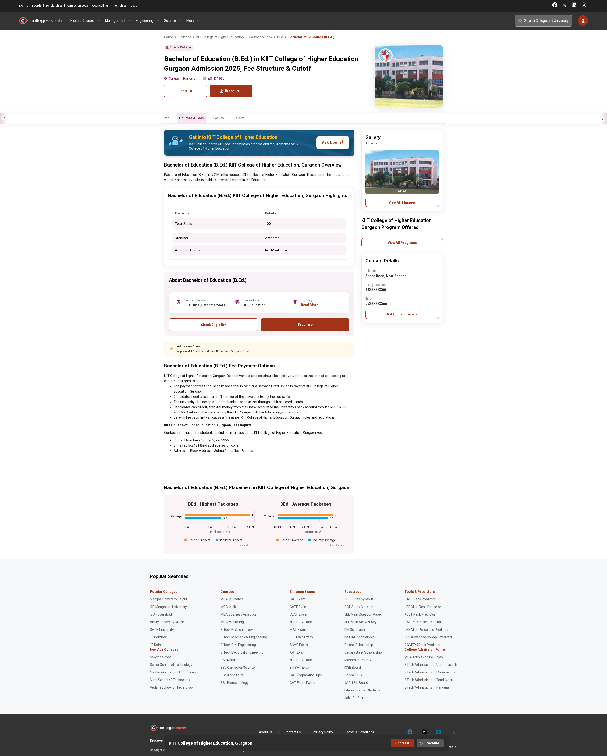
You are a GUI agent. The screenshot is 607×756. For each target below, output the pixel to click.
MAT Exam (298, 629)
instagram (452, 732)
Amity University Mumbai (168, 622)
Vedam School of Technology (172, 687)
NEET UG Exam (301, 660)
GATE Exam (298, 607)
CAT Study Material (358, 607)
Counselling (100, 5)
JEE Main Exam (301, 637)
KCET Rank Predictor (420, 614)
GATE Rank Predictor (420, 599)
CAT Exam (297, 599)
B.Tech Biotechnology (237, 629)
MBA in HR (228, 607)
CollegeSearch (40, 20)
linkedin (438, 732)
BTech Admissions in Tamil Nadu (429, 680)
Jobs (134, 5)
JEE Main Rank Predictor (423, 607)
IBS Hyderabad (161, 614)
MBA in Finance (232, 599)
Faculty (218, 118)
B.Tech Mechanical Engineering (244, 637)
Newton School (161, 657)
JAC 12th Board (356, 683)
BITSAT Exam (300, 667)
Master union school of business (174, 672)
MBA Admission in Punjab (424, 657)
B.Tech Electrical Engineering (242, 652)
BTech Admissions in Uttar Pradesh (431, 665)
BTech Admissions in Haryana (427, 687)
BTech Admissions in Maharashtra (430, 672)
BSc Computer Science (238, 667)
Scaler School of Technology (171, 665)
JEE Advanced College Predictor (428, 637)
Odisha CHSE (354, 675)
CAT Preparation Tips (306, 675)
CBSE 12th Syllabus (358, 599)
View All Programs (402, 243)
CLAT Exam (298, 614)
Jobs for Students (357, 698)
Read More (309, 305)
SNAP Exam (299, 645)
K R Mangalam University (168, 607)
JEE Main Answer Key (360, 622)
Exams (23, 5)
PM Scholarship (356, 629)
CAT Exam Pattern (303, 683)
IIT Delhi (155, 645)
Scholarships (54, 5)
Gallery (239, 118)
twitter (424, 732)
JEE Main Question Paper (363, 614)
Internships (119, 5)
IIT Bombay (158, 637)
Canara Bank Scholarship (363, 652)
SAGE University (162, 629)
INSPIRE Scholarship (359, 637)
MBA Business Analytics (239, 614)
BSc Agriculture (232, 675)
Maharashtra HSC (357, 660)
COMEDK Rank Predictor (423, 645)
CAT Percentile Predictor (423, 622)
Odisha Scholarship (358, 645)
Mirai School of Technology (170, 680)
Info (167, 118)
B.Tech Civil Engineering (238, 645)
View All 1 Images (402, 202)
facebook (409, 732)
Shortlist (185, 91)
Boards (36, 5)
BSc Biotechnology (234, 683)
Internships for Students (362, 690)
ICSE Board (352, 667)
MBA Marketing (232, 622)
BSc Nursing (230, 660)
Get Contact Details (402, 314)
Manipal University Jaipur (168, 599)
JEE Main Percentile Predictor (427, 629)
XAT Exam (297, 652)
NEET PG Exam (301, 622)
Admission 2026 (77, 5)
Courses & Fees (191, 118)
